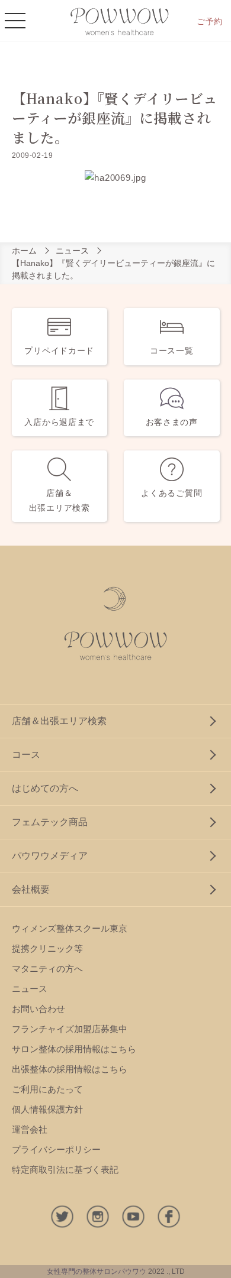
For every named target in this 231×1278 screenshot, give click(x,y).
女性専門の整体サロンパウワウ (96, 1271)
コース (26, 755)
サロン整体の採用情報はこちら (74, 1049)
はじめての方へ (45, 788)
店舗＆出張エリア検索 (59, 721)
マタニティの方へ (47, 969)
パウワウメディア (50, 856)
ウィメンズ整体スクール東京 (69, 928)
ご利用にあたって (47, 1089)
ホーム (24, 250)
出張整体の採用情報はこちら (69, 1069)
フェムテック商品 (50, 822)
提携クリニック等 (47, 948)
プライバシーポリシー (56, 1149)
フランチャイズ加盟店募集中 (69, 1029)
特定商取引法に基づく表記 (65, 1170)
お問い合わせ (38, 1009)
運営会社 (29, 1129)
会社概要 (31, 889)
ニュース (72, 250)
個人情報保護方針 (47, 1109)
